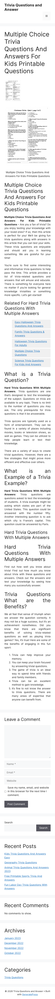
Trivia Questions (13, 977)
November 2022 (13, 948)
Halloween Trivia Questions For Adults (31, 343)
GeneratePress (30, 994)
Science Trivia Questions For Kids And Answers (29, 362)
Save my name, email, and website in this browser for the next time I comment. (28, 791)
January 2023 (12, 938)
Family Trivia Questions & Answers (29, 333)
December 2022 (13, 943)
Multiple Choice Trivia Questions (27, 353)
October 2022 (12, 953)
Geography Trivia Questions (20, 862)
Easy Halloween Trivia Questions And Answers (29, 324)
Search (8, 822)
